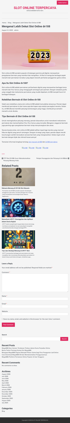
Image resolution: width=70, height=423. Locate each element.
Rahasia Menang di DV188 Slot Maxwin (15, 188)
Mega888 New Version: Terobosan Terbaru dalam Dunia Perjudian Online (26, 348)
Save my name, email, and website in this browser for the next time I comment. (31, 319)
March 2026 (6, 385)
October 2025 (6, 396)
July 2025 (5, 402)
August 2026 (6, 374)
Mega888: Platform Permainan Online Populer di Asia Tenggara (23, 357)
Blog (3, 154)
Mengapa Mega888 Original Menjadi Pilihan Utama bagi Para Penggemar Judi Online (30, 352)
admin (16, 30)
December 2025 (7, 391)
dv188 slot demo (51, 142)
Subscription (62, 2)
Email (4, 304)
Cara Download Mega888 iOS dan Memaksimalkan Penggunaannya (24, 354)
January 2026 (6, 389)
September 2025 (7, 398)
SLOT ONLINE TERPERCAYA (35, 8)
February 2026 (6, 387)
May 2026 (5, 381)
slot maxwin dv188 (35, 142)
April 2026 (5, 383)
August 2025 (6, 400)
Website (5, 311)
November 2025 (7, 394)
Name (4, 296)
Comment (6, 272)
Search (4, 335)
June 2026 (5, 378)
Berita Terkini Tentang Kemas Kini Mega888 (16, 350)
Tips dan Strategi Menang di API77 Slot (16, 251)
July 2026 (5, 376)
